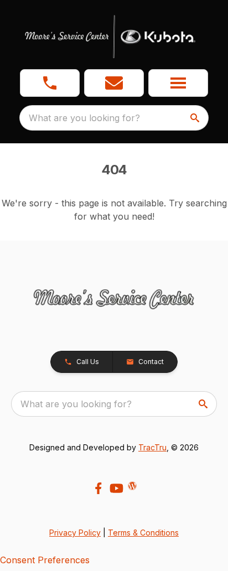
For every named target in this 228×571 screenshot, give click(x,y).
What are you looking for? (84, 117)
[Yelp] (132, 485)
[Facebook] (98, 488)
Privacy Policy (75, 532)
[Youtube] (116, 488)
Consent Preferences (45, 559)
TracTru (152, 447)
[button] (50, 83)
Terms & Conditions (143, 532)
